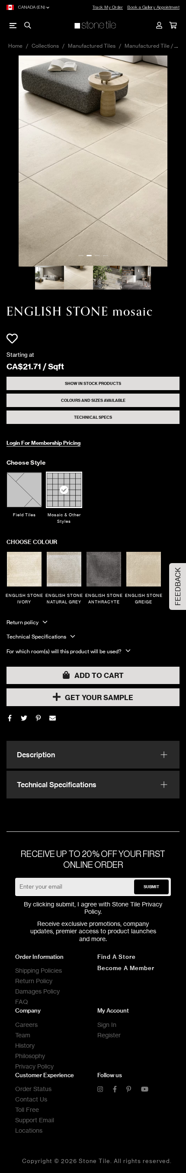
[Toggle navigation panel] (13, 25)
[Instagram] (100, 1089)
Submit (151, 886)
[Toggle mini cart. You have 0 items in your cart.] (173, 25)
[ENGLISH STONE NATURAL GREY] (64, 569)
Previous (6, 160)
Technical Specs (93, 417)
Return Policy (33, 980)
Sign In (106, 1024)
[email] (52, 718)
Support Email (34, 1120)
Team (22, 1035)
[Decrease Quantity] (11, 644)
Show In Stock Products (93, 383)
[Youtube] (144, 1089)
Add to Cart (99, 675)
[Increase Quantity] (42, 644)
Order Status (33, 1088)
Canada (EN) (31, 7)
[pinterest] (38, 718)
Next (179, 160)
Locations (28, 1130)
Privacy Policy (34, 1066)
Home (15, 45)
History (25, 1045)
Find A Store (116, 956)
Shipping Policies (38, 970)
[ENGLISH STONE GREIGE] (143, 569)
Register (109, 1035)
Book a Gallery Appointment (153, 7)
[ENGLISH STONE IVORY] (24, 569)
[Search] (27, 25)
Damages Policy (37, 991)
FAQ (21, 1001)
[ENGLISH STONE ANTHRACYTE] (104, 569)
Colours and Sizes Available (93, 400)
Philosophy (30, 1055)
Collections (45, 45)
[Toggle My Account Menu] (159, 25)
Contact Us (31, 1099)
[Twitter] (24, 718)
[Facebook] (10, 718)
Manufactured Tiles (91, 45)
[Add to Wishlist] (12, 338)
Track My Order (108, 7)
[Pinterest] (128, 1089)
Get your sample (99, 697)
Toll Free (27, 1109)
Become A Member (125, 967)
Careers (26, 1024)
